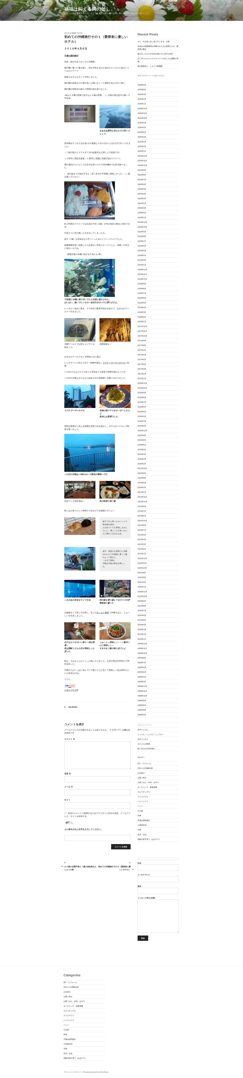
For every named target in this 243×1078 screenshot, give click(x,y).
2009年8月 (142, 658)
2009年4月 (142, 677)
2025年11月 (142, 113)
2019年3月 (142, 260)
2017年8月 (142, 345)
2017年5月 (142, 359)
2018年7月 (142, 293)
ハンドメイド (143, 801)
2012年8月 (142, 525)
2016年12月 (142, 383)
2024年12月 (142, 156)
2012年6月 (142, 535)
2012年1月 (142, 554)
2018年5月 (142, 303)
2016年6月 (142, 407)
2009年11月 (142, 648)
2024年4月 (142, 189)
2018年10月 (142, 279)
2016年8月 (142, 397)
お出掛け (141, 773)
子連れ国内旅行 (71, 56)
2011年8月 (142, 573)
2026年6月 (142, 85)
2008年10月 (142, 696)
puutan (80, 33)
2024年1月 (142, 203)
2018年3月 (142, 312)
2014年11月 (142, 468)
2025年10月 (142, 118)
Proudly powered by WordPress (96, 1072)
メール (68, 787)
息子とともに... (144, 730)
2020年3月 (142, 208)
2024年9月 (142, 170)
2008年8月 (142, 705)
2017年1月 (142, 378)
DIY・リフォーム (144, 763)
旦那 (139, 830)
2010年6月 (142, 615)
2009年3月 (142, 682)
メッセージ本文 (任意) (146, 898)
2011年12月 (142, 558)
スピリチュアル (144, 792)
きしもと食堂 (103, 613)
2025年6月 (142, 127)
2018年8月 (142, 289)
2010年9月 (142, 601)
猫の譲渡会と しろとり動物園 (150, 66)
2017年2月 (142, 374)
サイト (67, 800)
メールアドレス (144, 875)
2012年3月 (142, 544)
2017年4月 (142, 364)
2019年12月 (142, 222)
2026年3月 (142, 94)
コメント (69, 739)
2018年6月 (142, 298)
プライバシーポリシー (72, 1072)
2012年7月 (142, 530)
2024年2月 (142, 198)
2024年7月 (142, 180)
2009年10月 (142, 653)
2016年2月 (142, 426)
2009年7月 (142, 663)
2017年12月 (142, 326)
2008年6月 (142, 710)
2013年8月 (142, 506)
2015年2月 (142, 464)
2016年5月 (142, 412)
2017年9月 (142, 341)
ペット (140, 806)
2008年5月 (142, 715)
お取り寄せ (142, 778)
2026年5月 (142, 90)
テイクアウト (143, 797)
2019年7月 (142, 241)
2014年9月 (142, 473)
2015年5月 (142, 450)
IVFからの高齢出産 (145, 768)
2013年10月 (142, 502)
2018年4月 (142, 307)
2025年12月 (142, 109)
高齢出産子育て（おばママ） (149, 839)
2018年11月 (142, 274)
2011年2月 (142, 582)
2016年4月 (142, 416)
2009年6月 (142, 667)
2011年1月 (142, 587)
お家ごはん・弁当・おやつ (148, 782)
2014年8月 (142, 478)
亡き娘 (140, 811)
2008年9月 (142, 701)
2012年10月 (142, 521)
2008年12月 (142, 686)
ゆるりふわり (143, 739)
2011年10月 (142, 568)
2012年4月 (142, 539)
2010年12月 (142, 592)
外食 (139, 816)
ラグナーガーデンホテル (114, 363)
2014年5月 (142, 483)
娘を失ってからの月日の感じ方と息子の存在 (155, 54)
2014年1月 (142, 492)
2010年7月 (142, 610)
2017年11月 (142, 331)
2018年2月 (142, 317)
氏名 (139, 863)
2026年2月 (142, 99)
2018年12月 (142, 270)
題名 (139, 886)
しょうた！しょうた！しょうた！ (151, 734)
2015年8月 (142, 440)
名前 (67, 773)
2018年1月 (142, 322)
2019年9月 (142, 232)
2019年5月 (142, 251)
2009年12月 (142, 644)
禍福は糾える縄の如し (87, 9)
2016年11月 (142, 388)
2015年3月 (142, 459)
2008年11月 (142, 691)
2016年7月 (142, 402)
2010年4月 (142, 625)
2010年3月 (142, 629)
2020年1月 (142, 217)
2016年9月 (142, 393)
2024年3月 (142, 194)
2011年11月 (142, 563)
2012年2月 (142, 549)
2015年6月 (142, 445)
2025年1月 (142, 151)
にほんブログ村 (71, 690)
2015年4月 (142, 454)
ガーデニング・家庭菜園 (147, 787)
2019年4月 (142, 255)
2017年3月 (142, 369)
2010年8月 (142, 606)
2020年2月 (142, 213)
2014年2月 (142, 487)
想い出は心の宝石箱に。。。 (149, 749)
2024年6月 (142, 184)
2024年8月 (142, 175)
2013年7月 (142, 511)
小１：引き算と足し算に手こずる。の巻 (153, 42)
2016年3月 (142, 421)
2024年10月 (142, 165)
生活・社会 (142, 835)
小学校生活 (142, 825)
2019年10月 (142, 227)
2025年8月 (142, 123)
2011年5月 (142, 577)
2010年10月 (142, 596)
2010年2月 (142, 634)
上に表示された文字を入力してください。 (83, 829)
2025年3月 (142, 142)
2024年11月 (142, 161)
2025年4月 (142, 137)
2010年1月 (142, 639)
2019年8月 (142, 236)
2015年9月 (142, 435)
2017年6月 (142, 355)
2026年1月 (142, 104)
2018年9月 (142, 284)
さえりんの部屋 (144, 744)
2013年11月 (142, 497)
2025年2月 (142, 146)
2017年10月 (142, 336)
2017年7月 (142, 350)
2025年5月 (142, 132)
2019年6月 (142, 246)
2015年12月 (142, 431)
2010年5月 (142, 620)
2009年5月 (142, 672)
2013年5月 (142, 516)
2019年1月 (142, 265)
